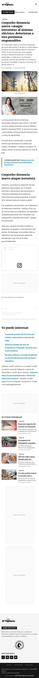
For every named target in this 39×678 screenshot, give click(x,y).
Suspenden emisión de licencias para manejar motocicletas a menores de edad (20, 337)
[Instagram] (7, 657)
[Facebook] (3, 657)
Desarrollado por (19, 675)
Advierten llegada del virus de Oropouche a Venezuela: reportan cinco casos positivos (21, 348)
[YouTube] (15, 657)
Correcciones (29, 665)
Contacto (9, 665)
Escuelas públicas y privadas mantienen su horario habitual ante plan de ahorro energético (21, 358)
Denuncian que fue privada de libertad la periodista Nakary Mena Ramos (19, 162)
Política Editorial (18, 665)
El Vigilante (8, 68)
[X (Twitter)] (11, 657)
